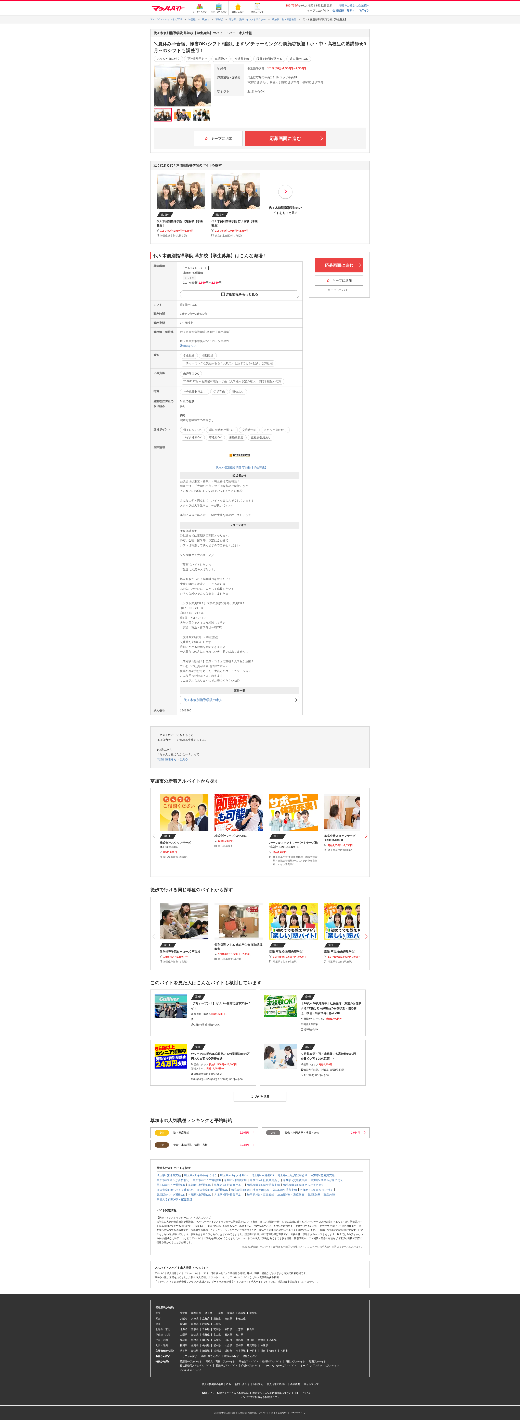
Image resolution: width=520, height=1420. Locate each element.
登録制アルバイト (272, 1361)
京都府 (206, 1318)
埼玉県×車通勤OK (262, 1175)
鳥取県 (183, 1340)
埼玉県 (208, 1313)
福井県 (239, 1334)
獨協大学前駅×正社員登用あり (250, 1189)
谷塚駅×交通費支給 (285, 1189)
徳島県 (239, 1340)
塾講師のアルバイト (191, 1361)
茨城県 (230, 1313)
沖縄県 (264, 1345)
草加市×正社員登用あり (265, 1180)
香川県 (250, 1340)
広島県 (217, 1340)
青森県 (194, 1329)
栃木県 (242, 1313)
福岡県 (183, 1345)
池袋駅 (206, 1350)
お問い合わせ (242, 1384)
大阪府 (183, 1318)
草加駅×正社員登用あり (229, 1185)
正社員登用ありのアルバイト (196, 1365)
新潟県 (194, 1334)
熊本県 (217, 1345)
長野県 (206, 1334)
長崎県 (206, 1345)
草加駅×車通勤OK (199, 1185)
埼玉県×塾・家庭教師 (260, 1194)
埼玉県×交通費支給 (169, 1175)
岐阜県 (194, 1323)
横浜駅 (217, 1350)
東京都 (183, 1313)
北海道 (183, 1329)
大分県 (228, 1345)
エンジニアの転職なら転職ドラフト (260, 1397)
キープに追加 (221, 139)
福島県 (250, 1329)
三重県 (217, 1323)
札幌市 (284, 1350)
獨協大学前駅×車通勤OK (212, 1189)
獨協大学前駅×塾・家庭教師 (174, 1199)
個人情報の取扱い (276, 1384)
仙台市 (273, 1350)
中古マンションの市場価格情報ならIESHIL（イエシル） (283, 1393)
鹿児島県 (252, 1345)
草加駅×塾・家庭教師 (290, 1194)
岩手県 (206, 1329)
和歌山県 (241, 1318)
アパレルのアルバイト (192, 1369)
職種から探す (231, 1356)
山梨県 (183, 1334)
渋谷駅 (183, 1350)
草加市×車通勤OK (235, 1180)
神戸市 (253, 1350)
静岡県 (206, 1323)
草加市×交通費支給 (322, 1175)
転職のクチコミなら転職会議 (233, 1393)
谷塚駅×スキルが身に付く (316, 1189)
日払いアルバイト (295, 1361)
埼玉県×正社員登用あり (292, 1175)
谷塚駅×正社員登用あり (229, 1194)
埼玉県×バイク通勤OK (234, 1175)
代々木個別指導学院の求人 (202, 700)
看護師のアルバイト (226, 1365)
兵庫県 (194, 1318)
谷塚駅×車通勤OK (199, 1194)
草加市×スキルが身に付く (173, 1180)
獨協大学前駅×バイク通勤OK (175, 1189)
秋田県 (228, 1329)
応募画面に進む (285, 138)
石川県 (228, 1334)
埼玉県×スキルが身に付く (200, 1175)
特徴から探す (250, 1356)
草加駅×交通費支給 (295, 1180)
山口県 (228, 1340)
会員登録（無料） (344, 10)
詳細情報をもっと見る (242, 294)
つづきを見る (260, 1096)
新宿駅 (194, 1350)
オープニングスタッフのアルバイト (319, 1365)
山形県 (239, 1329)
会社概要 (295, 1384)
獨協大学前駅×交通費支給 (263, 1185)
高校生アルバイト (248, 1361)
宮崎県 (239, 1345)
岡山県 (206, 1340)
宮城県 (217, 1329)
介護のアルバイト (251, 1365)
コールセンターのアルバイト (280, 1365)
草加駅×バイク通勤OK (171, 1185)
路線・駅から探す (210, 1356)
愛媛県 (261, 1340)
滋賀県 (217, 1318)
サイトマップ (311, 1384)
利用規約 (258, 1384)
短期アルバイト (317, 1361)
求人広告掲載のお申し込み (216, 1384)
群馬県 (253, 1313)
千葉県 (219, 1313)
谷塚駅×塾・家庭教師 (321, 1194)
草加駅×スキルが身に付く (326, 1180)
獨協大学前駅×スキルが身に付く (303, 1185)
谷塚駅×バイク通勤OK (171, 1194)
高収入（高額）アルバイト (220, 1361)
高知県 (273, 1340)
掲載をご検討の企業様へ (354, 5)
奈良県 (228, 1318)
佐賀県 (194, 1345)
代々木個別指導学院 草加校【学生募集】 (242, 467)
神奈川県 (196, 1313)
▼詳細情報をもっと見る (172, 759)
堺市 (263, 1350)
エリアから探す (188, 1356)
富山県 (217, 1334)
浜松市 (228, 1350)
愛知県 (183, 1323)
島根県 (194, 1340)
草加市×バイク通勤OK (207, 1180)
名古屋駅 (241, 1350)
